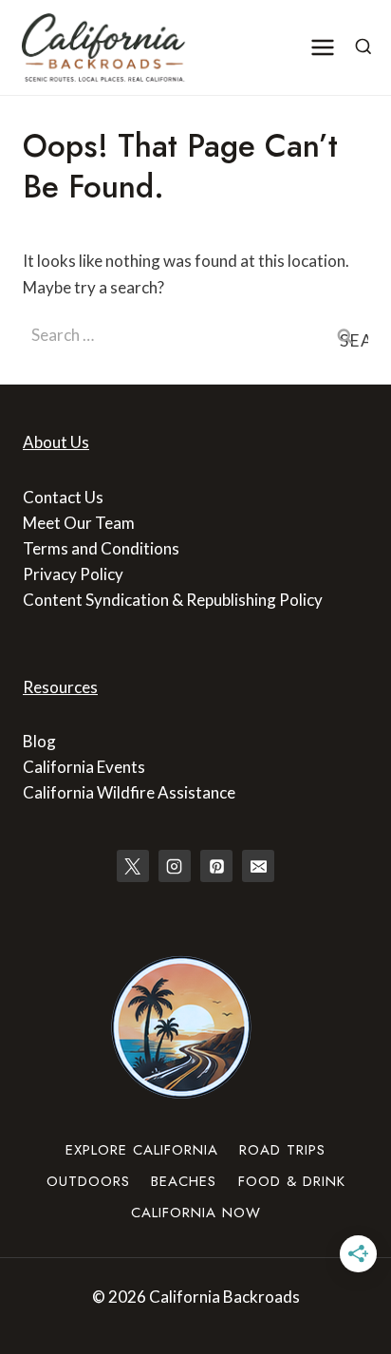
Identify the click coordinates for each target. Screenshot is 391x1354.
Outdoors (88, 1181)
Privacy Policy (73, 574)
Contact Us (63, 497)
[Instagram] (174, 866)
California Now (196, 1212)
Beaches (183, 1181)
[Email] (258, 866)
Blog (39, 741)
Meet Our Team (79, 523)
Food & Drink (291, 1181)
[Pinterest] (216, 866)
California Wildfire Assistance (129, 792)
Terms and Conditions (101, 548)
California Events (84, 767)
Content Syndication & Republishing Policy (173, 600)
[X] (133, 866)
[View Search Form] (363, 47)
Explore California (141, 1149)
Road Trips (282, 1149)
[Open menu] (323, 47)
